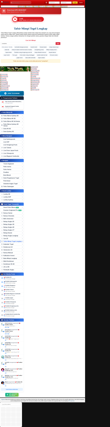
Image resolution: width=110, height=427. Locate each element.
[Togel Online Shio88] (33, 87)
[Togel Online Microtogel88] (35, 70)
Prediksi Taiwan (9, 289)
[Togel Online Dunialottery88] (35, 78)
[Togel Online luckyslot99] (34, 74)
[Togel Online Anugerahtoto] (35, 80)
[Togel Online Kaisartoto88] (4, 87)
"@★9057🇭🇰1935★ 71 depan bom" (12, 338)
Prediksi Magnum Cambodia (12, 293)
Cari (58, 43)
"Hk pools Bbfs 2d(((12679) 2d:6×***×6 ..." (13, 358)
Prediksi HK (8, 277)
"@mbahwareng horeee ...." (10, 325)
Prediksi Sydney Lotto (11, 310)
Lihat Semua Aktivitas (12, 389)
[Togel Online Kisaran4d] (49, 6)
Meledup (7, 375)
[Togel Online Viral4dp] (34, 69)
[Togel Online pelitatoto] (64, 6)
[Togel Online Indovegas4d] (35, 89)
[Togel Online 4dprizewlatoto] (5, 86)
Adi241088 (7, 336)
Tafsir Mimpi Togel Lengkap (30, 28)
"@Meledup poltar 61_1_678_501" (11, 378)
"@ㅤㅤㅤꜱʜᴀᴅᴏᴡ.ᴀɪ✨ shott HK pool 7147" (12, 352)
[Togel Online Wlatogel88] (4, 84)
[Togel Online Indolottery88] (35, 82)
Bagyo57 (7, 369)
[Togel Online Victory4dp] (3, 74)
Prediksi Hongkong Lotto (12, 306)
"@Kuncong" (7, 332)
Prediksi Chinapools (10, 302)
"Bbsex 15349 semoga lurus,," (11, 371)
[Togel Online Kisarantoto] (57, 6)
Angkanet (3, 399)
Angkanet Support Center (12, 106)
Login (75, 2)
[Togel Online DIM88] (36, 6)
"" (5, 365)
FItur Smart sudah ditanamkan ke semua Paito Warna (19, 101)
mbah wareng (8, 323)
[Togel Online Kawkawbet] (4, 76)
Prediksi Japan (9, 297)
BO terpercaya (71, 400)
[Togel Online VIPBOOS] (29, 6)
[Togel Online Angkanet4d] (34, 84)
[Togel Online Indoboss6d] (34, 72)
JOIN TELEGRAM (13, 93)
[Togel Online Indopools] (34, 86)
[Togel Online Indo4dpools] (4, 89)
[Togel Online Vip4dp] (33, 76)
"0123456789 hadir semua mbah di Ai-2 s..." (13, 384)
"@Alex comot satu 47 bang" (11, 345)
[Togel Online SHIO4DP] (21, 6)
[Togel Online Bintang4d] (4, 82)
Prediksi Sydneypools (11, 281)
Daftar (81, 2)
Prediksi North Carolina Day (12, 314)
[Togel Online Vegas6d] (3, 78)
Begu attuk (7, 355)
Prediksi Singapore (10, 285)
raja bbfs (7, 362)
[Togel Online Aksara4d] (3, 80)
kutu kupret (8, 329)
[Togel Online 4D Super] (42, 6)
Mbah (6, 382)
